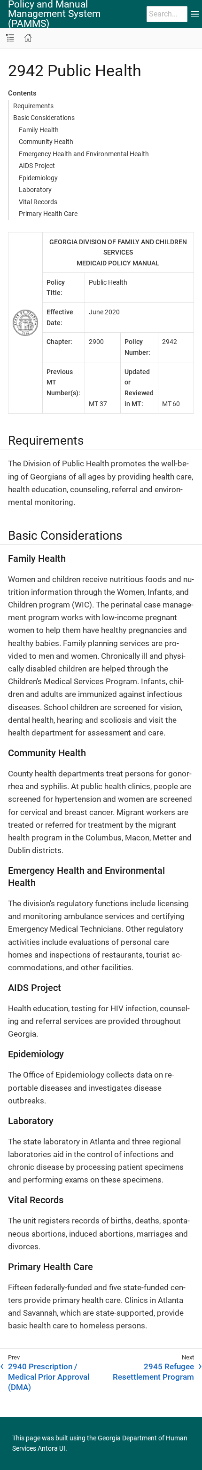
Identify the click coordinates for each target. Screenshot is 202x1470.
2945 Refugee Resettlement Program (153, 1372)
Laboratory (35, 189)
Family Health (39, 130)
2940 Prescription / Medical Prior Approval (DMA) (48, 1377)
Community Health (46, 141)
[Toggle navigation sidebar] (10, 38)
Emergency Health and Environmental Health (84, 154)
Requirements (33, 106)
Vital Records (38, 202)
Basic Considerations (44, 117)
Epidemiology (38, 178)
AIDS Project (37, 165)
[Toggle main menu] (194, 14)
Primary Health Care (48, 213)
